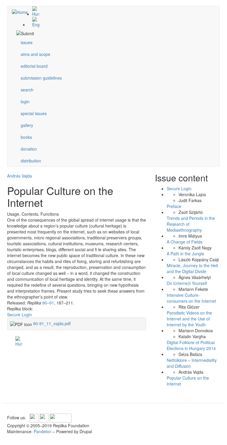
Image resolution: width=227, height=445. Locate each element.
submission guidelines (41, 78)
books (26, 137)
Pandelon (42, 431)
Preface (174, 206)
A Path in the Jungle (185, 254)
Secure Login (19, 314)
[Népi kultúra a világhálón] (119, 11)
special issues (34, 113)
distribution (31, 161)
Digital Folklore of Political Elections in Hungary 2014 (191, 345)
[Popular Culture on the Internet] (119, 22)
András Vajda (19, 176)
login (25, 101)
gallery (27, 125)
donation (29, 149)
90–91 (48, 303)
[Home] (22, 12)
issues (27, 42)
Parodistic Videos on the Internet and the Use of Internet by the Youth (189, 319)
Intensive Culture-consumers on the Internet (191, 298)
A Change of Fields (184, 242)
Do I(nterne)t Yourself (187, 283)
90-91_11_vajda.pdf (52, 323)
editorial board (34, 66)
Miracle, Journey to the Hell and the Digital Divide (192, 268)
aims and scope (35, 54)
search (27, 90)
